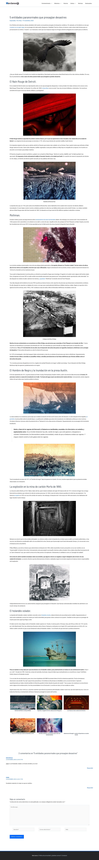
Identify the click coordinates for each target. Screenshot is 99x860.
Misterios (57, 3)
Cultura (72, 3)
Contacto (64, 855)
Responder (90, 768)
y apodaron (42, 278)
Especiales (13, 20)
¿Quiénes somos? (56, 855)
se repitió (16, 495)
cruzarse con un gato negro (17, 27)
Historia (65, 3)
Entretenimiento (46, 3)
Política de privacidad (45, 855)
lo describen (45, 88)
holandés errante (46, 615)
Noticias (80, 3)
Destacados (88, 3)
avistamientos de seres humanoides (45, 219)
